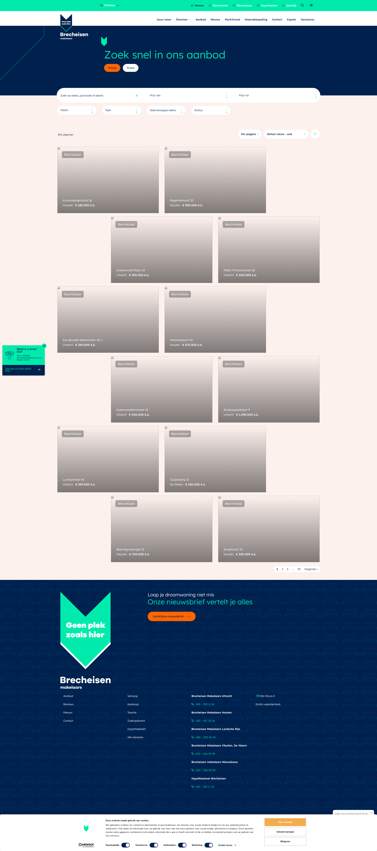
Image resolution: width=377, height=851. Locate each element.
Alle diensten (135, 737)
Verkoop (132, 696)
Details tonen (225, 845)
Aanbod (201, 19)
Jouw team (164, 19)
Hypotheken (268, 5)
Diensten (182, 19)
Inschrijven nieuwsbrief (168, 616)
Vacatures (307, 19)
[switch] (154, 845)
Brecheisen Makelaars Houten (211, 712)
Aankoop (133, 704)
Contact (277, 19)
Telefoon (109, 5)
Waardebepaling (256, 19)
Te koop (112, 67)
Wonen (199, 5)
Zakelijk (291, 5)
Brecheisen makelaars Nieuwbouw (214, 762)
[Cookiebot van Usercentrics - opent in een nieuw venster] (86, 845)
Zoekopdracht (136, 720)
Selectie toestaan (285, 832)
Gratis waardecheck (268, 704)
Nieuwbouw (244, 5)
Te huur (131, 67)
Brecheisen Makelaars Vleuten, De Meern (219, 745)
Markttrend (220, 5)
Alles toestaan (285, 822)
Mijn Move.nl (267, 696)
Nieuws (215, 19)
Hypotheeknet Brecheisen (208, 778)
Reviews (68, 704)
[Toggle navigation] (303, 5)
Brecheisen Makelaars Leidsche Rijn (215, 729)
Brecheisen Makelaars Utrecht (211, 696)
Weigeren (285, 841)
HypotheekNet (136, 729)
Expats (291, 19)
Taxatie (131, 712)
